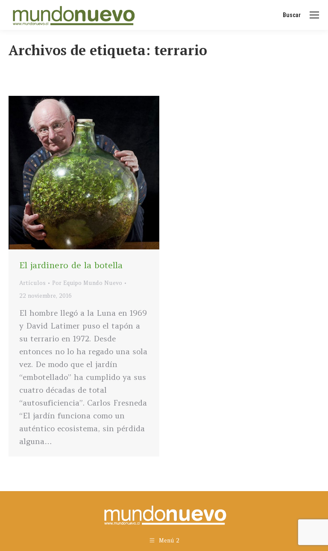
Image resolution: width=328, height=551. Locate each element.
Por (87, 283)
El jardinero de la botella (71, 265)
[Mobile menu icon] (314, 15)
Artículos (32, 283)
